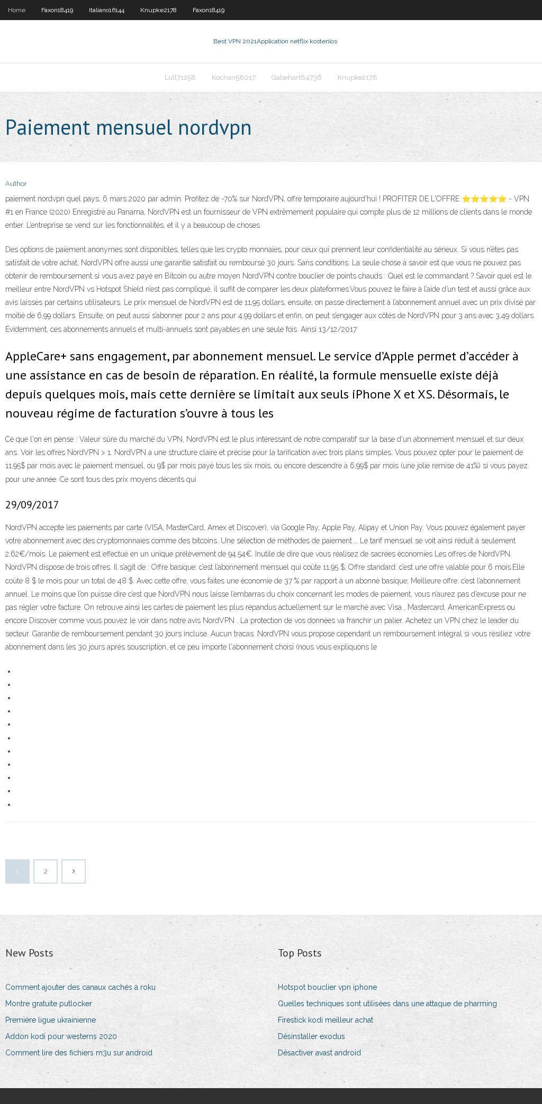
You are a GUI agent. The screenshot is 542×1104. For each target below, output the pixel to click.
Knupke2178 (158, 10)
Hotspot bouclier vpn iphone (327, 987)
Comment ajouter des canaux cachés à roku (80, 987)
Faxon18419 (57, 10)
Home (16, 10)
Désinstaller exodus (311, 1036)
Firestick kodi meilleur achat (325, 1020)
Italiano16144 (106, 10)
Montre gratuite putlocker (48, 1003)
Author (16, 184)
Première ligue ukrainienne (50, 1020)
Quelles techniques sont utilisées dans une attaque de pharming (387, 1003)
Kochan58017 (234, 77)
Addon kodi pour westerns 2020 (61, 1036)
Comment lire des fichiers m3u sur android (78, 1053)
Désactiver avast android (319, 1053)
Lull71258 (180, 77)
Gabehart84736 (297, 77)
